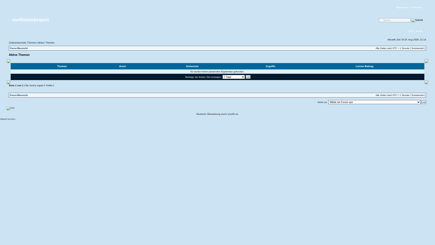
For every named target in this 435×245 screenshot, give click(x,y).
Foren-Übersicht (19, 48)
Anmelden (417, 7)
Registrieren (402, 7)
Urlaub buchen (7, 119)
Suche (419, 31)
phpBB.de (233, 114)
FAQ (410, 31)
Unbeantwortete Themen (22, 42)
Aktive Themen (46, 42)
